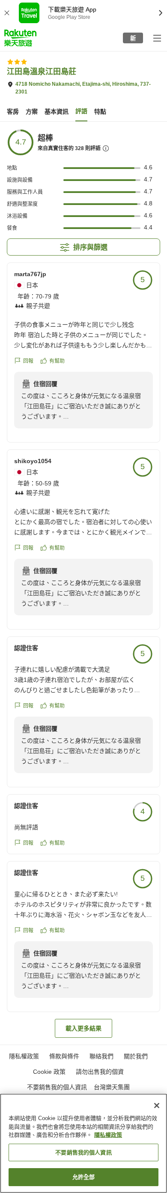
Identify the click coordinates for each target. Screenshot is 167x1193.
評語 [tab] (81, 111)
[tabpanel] (83, 583)
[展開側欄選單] (157, 38)
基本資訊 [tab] (57, 111)
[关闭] (156, 1105)
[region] (83, 1143)
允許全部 (83, 1177)
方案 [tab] (32, 111)
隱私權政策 (108, 1135)
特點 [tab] (100, 111)
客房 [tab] (13, 111)
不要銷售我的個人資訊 (57, 1087)
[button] (20, 37)
